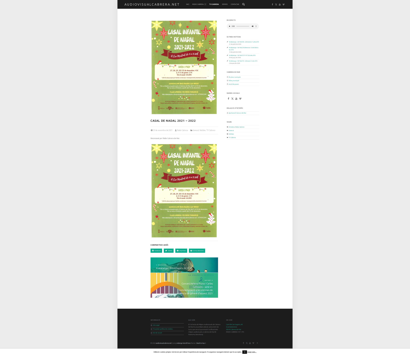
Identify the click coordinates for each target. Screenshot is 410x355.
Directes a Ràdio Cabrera (236, 127)
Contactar (235, 4)
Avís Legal (156, 325)
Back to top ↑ (201, 343)
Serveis (225, 4)
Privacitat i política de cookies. (163, 329)
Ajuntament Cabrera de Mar (237, 113)
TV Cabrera (214, 4)
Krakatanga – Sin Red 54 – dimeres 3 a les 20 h (243, 61)
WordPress (186, 343)
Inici (187, 4)
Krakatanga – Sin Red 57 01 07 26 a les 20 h (242, 55)
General (196, 130)
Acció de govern (234, 84)
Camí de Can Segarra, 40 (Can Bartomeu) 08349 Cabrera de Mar (234, 327)
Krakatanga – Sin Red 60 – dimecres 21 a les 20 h (244, 42)
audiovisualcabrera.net (152, 4)
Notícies (203, 130)
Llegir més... (251, 352)
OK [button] (245, 352)
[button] (184, 67)
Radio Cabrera (182, 130)
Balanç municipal (234, 80)
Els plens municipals (235, 77)
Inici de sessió (157, 333)
